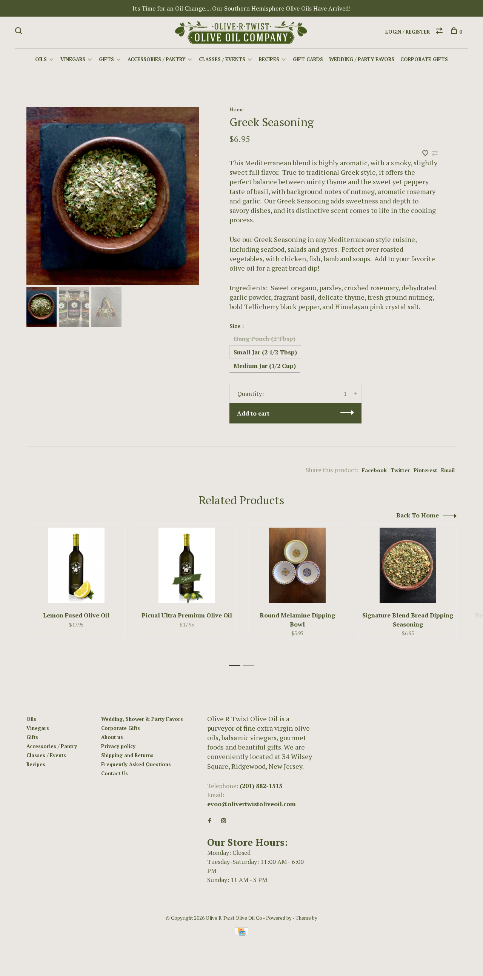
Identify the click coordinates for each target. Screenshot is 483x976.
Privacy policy (118, 746)
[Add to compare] (435, 153)
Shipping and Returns (127, 755)
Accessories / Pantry (156, 59)
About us (112, 737)
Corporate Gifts (424, 59)
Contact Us (114, 773)
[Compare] (440, 31)
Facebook (374, 470)
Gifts (106, 59)
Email (448, 470)
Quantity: (250, 393)
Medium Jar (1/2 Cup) (265, 366)
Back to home (417, 515)
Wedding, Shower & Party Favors (142, 719)
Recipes (269, 59)
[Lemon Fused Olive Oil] (76, 565)
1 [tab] (236, 666)
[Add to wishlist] (426, 153)
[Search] (19, 31)
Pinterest (425, 470)
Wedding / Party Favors (361, 59)
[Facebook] (209, 820)
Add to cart (253, 413)
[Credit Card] (241, 934)
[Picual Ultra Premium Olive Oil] (186, 565)
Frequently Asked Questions (136, 764)
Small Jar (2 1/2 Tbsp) (265, 352)
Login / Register (407, 31)
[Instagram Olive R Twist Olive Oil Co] (223, 820)
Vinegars (72, 59)
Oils (41, 59)
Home (236, 109)
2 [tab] (250, 666)
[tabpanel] (112, 196)
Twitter (400, 470)
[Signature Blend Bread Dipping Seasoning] (407, 565)
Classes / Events (222, 59)
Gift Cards (308, 59)
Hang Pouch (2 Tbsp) (264, 338)
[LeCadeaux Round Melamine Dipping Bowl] (297, 565)
